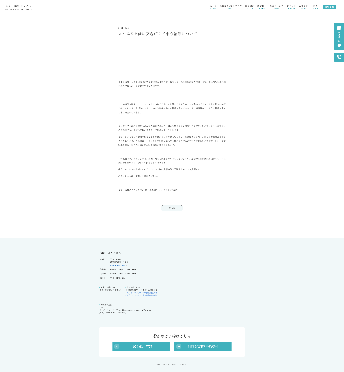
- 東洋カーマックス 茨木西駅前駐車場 (141, 292)
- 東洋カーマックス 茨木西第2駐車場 (141, 295)
